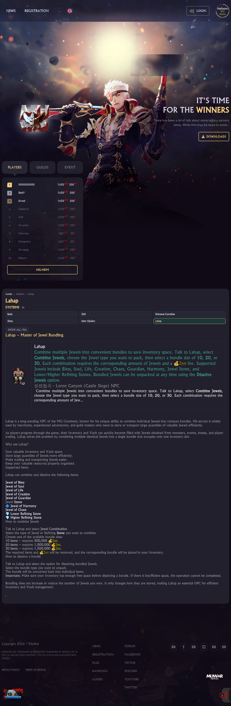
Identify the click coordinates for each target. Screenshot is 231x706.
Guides (8, 293)
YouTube (132, 679)
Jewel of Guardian (18, 498)
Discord (131, 671)
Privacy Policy (11, 669)
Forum (130, 646)
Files (95, 663)
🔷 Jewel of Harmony (20, 506)
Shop (10, 321)
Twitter (131, 687)
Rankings (100, 671)
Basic (9, 314)
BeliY (21, 192)
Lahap (158, 321)
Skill (83, 314)
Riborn (22, 258)
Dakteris (23, 209)
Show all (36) (17, 329)
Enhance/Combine (165, 314)
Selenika (23, 233)
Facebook (133, 654)
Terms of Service (35, 669)
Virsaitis (23, 225)
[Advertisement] (115, 49)
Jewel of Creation (17, 494)
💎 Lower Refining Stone (23, 514)
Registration (37, 11)
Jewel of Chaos (15, 510)
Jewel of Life (14, 490)
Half (20, 217)
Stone (18, 502)
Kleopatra (24, 241)
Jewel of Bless (14, 482)
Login (201, 10)
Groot (21, 201)
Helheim (42, 269)
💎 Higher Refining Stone (23, 517)
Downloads (215, 136)
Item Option (88, 321)
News (11, 11)
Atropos (23, 249)
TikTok (130, 663)
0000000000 (26, 184)
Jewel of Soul (14, 486)
